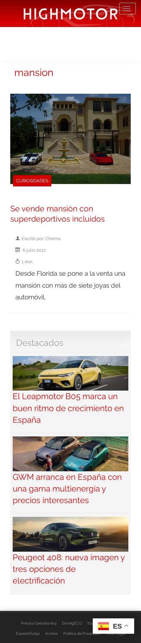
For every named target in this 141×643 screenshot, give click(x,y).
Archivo (51, 633)
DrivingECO (72, 623)
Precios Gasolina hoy (39, 623)
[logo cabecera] (71, 13)
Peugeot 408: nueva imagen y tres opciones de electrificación (69, 569)
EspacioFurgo (28, 633)
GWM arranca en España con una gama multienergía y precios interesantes (67, 489)
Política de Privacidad (82, 633)
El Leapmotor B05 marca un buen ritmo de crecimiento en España (68, 408)
